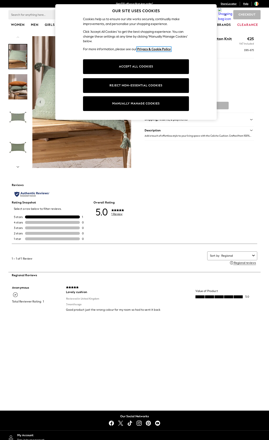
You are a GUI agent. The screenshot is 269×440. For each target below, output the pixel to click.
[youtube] (157, 423)
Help (245, 3)
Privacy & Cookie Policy (154, 49)
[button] (199, 130)
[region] (136, 62)
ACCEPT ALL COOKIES (136, 66)
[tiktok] (129, 423)
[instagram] (139, 423)
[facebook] (111, 423)
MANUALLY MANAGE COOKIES (136, 103)
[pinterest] (148, 423)
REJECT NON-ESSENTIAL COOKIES (135, 85)
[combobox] (236, 256)
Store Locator (229, 3)
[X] (120, 423)
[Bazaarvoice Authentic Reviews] (32, 194)
